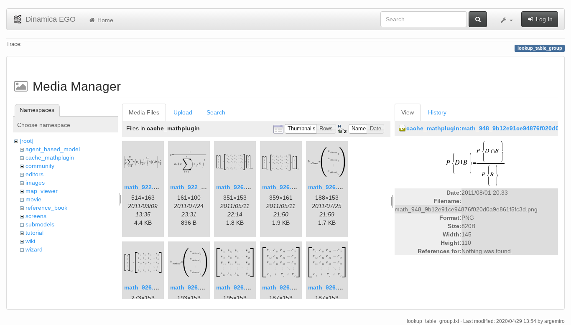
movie (33, 199)
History (437, 112)
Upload (182, 112)
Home (104, 20)
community (39, 165)
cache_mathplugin (49, 157)
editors (34, 174)
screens (35, 216)
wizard (34, 249)
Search (215, 112)
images (35, 182)
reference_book (46, 207)
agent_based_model (52, 149)
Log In (543, 19)
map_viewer (41, 191)
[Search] (478, 19)
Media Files (144, 112)
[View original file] (476, 163)
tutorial (34, 232)
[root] (26, 140)
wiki (30, 241)
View (407, 112)
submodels (39, 224)
